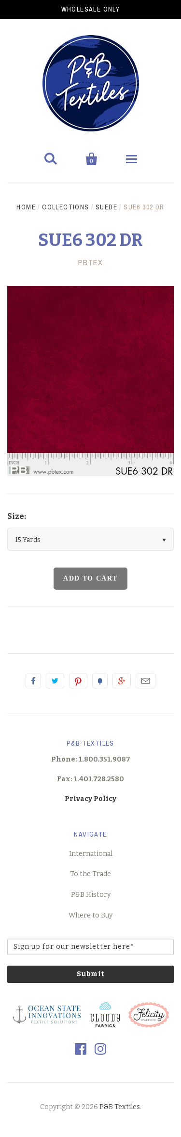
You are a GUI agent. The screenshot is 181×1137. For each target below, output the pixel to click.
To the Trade (90, 874)
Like (33, 680)
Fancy (100, 680)
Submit (91, 974)
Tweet (55, 680)
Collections (65, 207)
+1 (121, 680)
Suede (106, 207)
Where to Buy (90, 915)
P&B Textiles (119, 1107)
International (90, 854)
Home (26, 207)
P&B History (91, 895)
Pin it (78, 680)
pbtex (90, 262)
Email (145, 680)
